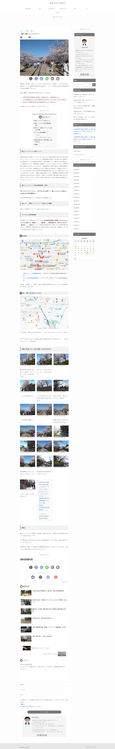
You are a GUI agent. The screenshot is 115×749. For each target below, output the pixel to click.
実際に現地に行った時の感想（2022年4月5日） (43, 140)
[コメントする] (57, 78)
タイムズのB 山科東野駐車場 (30, 278)
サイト (22, 694)
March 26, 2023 (43, 518)
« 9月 (75, 258)
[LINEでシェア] (47, 78)
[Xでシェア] (30, 78)
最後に (36, 144)
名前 (22, 684)
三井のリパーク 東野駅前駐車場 (32, 273)
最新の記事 (27, 559)
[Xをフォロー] (40, 577)
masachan (35, 717)
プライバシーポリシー (80, 154)
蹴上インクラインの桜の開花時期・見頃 (43, 124)
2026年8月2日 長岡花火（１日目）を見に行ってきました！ (84, 95)
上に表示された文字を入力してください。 (31, 706)
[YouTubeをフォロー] (55, 577)
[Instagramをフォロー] (48, 577)
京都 (22, 559)
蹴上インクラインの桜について (42, 120)
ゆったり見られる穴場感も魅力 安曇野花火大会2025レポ (84, 107)
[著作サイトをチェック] (33, 577)
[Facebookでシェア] (36, 78)
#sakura (41, 505)
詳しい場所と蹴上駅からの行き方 (43, 137)
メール (22, 689)
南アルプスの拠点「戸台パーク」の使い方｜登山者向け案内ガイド (84, 118)
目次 (43, 117)
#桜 (44, 503)
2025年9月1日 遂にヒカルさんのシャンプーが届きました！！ (84, 101)
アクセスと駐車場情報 (40, 132)
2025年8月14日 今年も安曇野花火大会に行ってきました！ (84, 112)
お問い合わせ (77, 151)
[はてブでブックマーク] (41, 78)
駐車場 (37, 135)
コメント (23, 669)
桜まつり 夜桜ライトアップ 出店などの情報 (43, 128)
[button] (52, 78)
